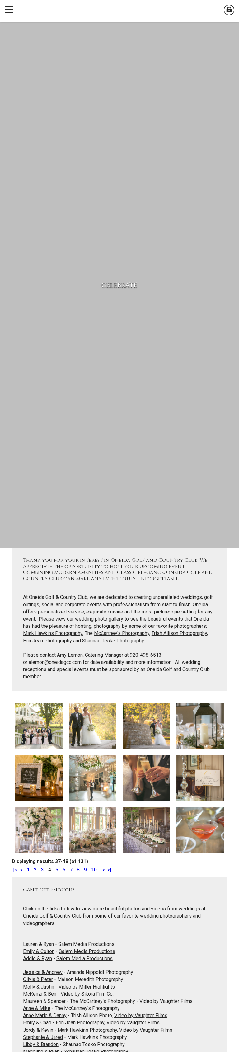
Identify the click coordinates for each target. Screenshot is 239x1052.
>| (109, 870)
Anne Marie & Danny (45, 1015)
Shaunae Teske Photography (113, 641)
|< (15, 870)
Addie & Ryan (37, 958)
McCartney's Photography (121, 633)
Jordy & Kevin (38, 1030)
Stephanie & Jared (43, 1037)
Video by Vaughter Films (166, 1001)
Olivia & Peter (38, 979)
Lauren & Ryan (38, 944)
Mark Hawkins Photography (52, 633)
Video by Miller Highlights (87, 987)
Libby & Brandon (41, 1044)
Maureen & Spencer (44, 1001)
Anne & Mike (36, 1008)
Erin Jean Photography (47, 641)
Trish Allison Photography (179, 633)
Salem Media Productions (86, 944)
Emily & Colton (38, 951)
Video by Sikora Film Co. (87, 994)
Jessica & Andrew (43, 972)
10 (94, 870)
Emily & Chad (37, 1023)
